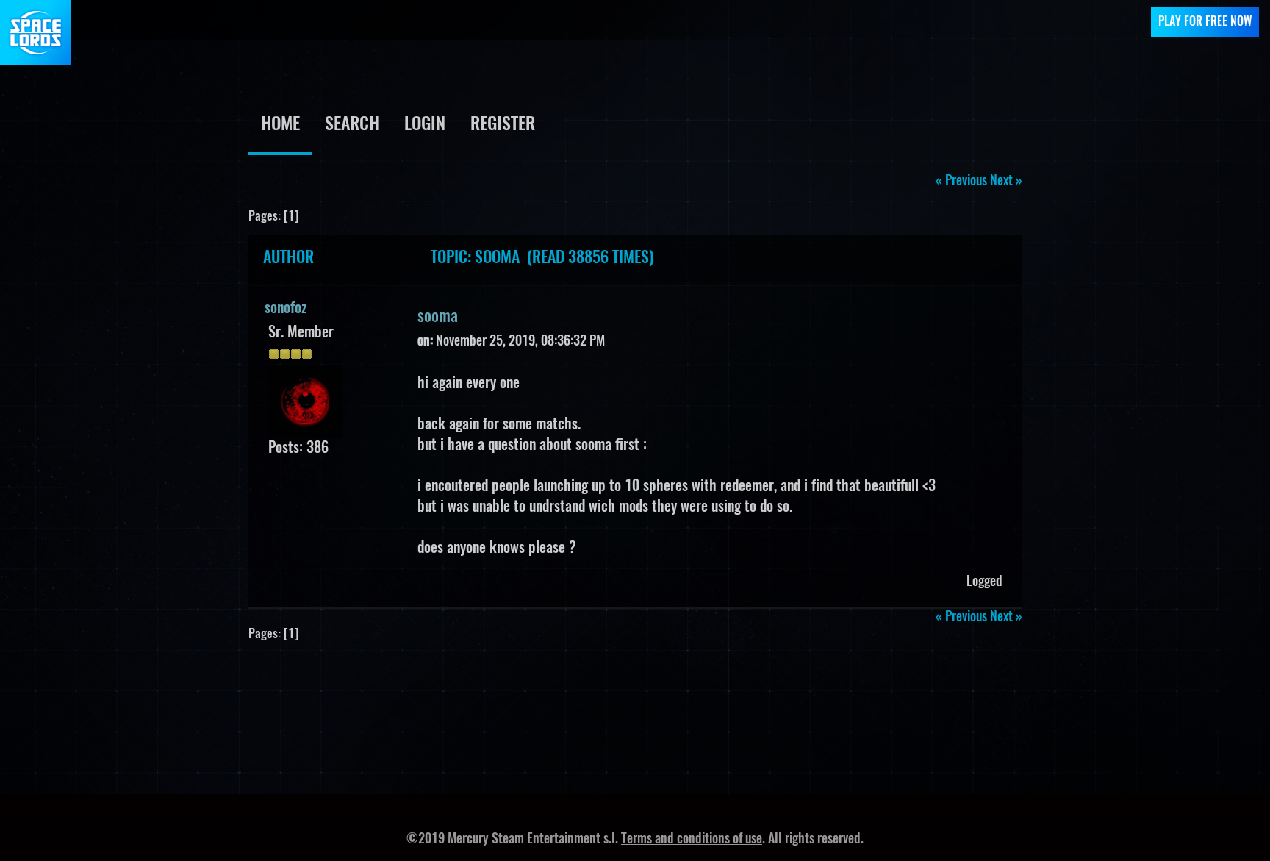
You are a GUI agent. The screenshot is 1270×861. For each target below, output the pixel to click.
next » (1006, 181)
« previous (961, 181)
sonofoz (285, 308)
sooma (437, 317)
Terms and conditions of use (691, 839)
